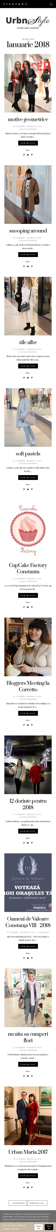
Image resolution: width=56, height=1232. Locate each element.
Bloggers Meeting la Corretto (28, 686)
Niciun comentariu (29, 129)
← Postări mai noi (18, 1203)
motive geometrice (28, 119)
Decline (49, 1227)
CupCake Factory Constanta (28, 568)
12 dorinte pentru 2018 (28, 804)
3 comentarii (43, 932)
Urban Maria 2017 (28, 1152)
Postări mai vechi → (37, 1203)
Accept (38, 1227)
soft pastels (28, 454)
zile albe (28, 342)
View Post (28, 143)
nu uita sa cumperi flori (28, 1037)
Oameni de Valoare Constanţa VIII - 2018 (28, 922)
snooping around (28, 231)
